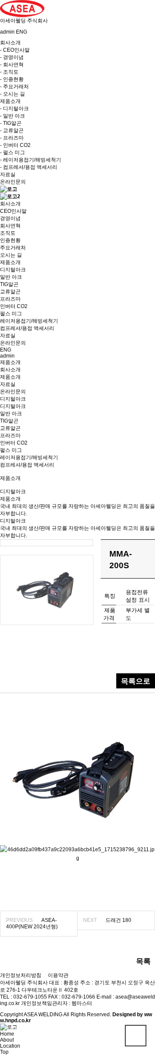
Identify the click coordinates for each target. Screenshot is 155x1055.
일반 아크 (11, 414)
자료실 (8, 174)
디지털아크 (13, 406)
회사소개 (10, 370)
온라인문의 (13, 182)
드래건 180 (118, 920)
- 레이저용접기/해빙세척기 (30, 160)
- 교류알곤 (12, 131)
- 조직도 (9, 72)
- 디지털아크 (14, 109)
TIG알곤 (9, 421)
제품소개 (10, 377)
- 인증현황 (12, 79)
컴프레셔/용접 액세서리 (27, 465)
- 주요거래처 (14, 87)
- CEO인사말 (15, 50)
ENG (21, 32)
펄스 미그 (11, 450)
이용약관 (58, 975)
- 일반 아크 (12, 116)
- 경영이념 (12, 57)
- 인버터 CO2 (15, 145)
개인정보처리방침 (20, 975)
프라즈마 (10, 436)
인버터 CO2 (14, 443)
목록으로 (135, 681)
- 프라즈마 (12, 138)
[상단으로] (135, 1035)
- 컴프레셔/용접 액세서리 (28, 167)
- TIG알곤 (11, 123)
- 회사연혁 (12, 65)
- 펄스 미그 (12, 152)
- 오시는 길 (12, 94)
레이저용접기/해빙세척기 (29, 457)
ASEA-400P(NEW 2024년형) (32, 923)
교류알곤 (10, 428)
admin (7, 32)
